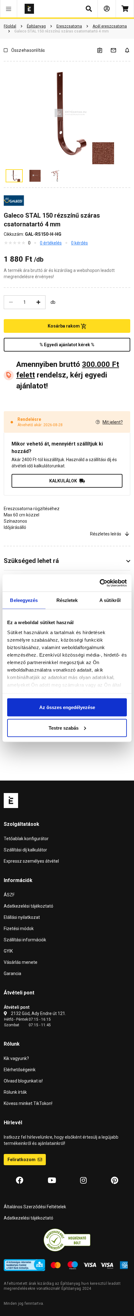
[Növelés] (38, 302)
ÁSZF (9, 894)
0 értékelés (51, 242)
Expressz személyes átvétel (31, 861)
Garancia (12, 973)
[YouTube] (52, 1180)
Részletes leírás (105, 533)
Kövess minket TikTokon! (28, 1103)
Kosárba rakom (64, 325)
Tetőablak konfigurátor (26, 838)
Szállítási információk (25, 939)
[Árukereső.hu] (67, 1239)
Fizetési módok (19, 928)
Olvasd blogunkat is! (23, 1080)
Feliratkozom (21, 1159)
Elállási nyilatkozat (22, 917)
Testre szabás (64, 727)
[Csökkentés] (11, 302)
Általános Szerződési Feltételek (35, 1206)
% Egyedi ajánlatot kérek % (67, 344)
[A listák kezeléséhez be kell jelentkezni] (103, 50)
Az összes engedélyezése (67, 707)
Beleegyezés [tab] (24, 600)
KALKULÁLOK (63, 480)
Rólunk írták (15, 1092)
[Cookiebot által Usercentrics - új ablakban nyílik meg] (99, 583)
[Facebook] (19, 1180)
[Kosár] (125, 8)
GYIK (8, 951)
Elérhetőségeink (20, 1069)
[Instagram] (83, 1180)
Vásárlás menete (20, 962)
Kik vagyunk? (16, 1058)
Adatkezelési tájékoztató (28, 906)
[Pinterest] (114, 1180)
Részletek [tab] (67, 600)
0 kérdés (79, 242)
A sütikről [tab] (110, 600)
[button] (8, 8)
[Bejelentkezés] (107, 8)
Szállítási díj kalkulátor (25, 849)
